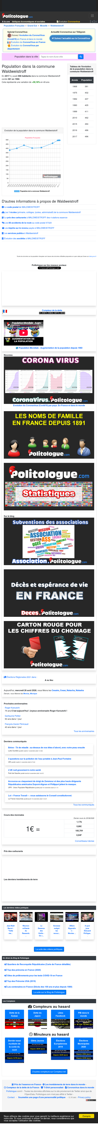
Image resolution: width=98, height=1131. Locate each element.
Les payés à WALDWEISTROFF (29, 227)
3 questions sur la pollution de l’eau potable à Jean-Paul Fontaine (39, 758)
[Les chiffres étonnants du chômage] (49, 644)
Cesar (63, 690)
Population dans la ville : (27, 56)
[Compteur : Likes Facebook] (60, 1023)
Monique (33, 693)
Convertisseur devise (84, 840)
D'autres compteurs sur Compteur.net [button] (49, 1071)
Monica (26, 693)
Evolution (66, 21)
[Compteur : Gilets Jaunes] (37, 1048)
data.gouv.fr (92, 256)
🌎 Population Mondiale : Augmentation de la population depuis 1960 (49, 347)
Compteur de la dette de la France (22, 1087)
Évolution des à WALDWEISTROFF (24, 238)
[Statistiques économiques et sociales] (49, 486)
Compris (87, 1116)
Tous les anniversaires (84, 731)
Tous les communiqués (83, 804)
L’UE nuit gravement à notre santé (24, 769)
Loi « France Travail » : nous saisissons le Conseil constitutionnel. (40, 795)
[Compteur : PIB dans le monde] (83, 1023)
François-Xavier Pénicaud (16, 724)
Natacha (71, 690)
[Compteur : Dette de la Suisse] (14, 1023)
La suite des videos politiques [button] (49, 949)
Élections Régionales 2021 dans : (21, 677)
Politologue (11, 1091)
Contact (11, 1097)
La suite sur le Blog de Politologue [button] (49, 992)
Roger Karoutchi (12, 707)
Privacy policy (84, 1097)
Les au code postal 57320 (28, 222)
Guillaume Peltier (13, 715)
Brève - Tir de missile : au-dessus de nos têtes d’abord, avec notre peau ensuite (46, 747)
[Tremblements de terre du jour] (57, 879)
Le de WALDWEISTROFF (22, 207)
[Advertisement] (49, 5)
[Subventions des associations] (49, 541)
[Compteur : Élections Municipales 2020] (83, 1054)
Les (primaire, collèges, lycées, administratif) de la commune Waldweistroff (42, 212)
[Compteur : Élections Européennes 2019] (60, 1054)
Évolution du (28, 42)
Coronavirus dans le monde (80, 1087)
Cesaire (55, 690)
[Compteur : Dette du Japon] (37, 1023)
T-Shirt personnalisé (53, 1087)
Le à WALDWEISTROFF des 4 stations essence (35, 217)
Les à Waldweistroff (21, 233)
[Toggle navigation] (92, 15)
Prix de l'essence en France (27, 1084)
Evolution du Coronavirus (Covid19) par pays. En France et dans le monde (49, 405)
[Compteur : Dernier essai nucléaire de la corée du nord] (14, 1057)
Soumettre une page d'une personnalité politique (41, 1097)
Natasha (80, 690)
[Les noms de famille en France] (49, 434)
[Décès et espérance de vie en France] (49, 592)
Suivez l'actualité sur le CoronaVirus (71, 38)
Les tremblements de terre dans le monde (65, 1084)
